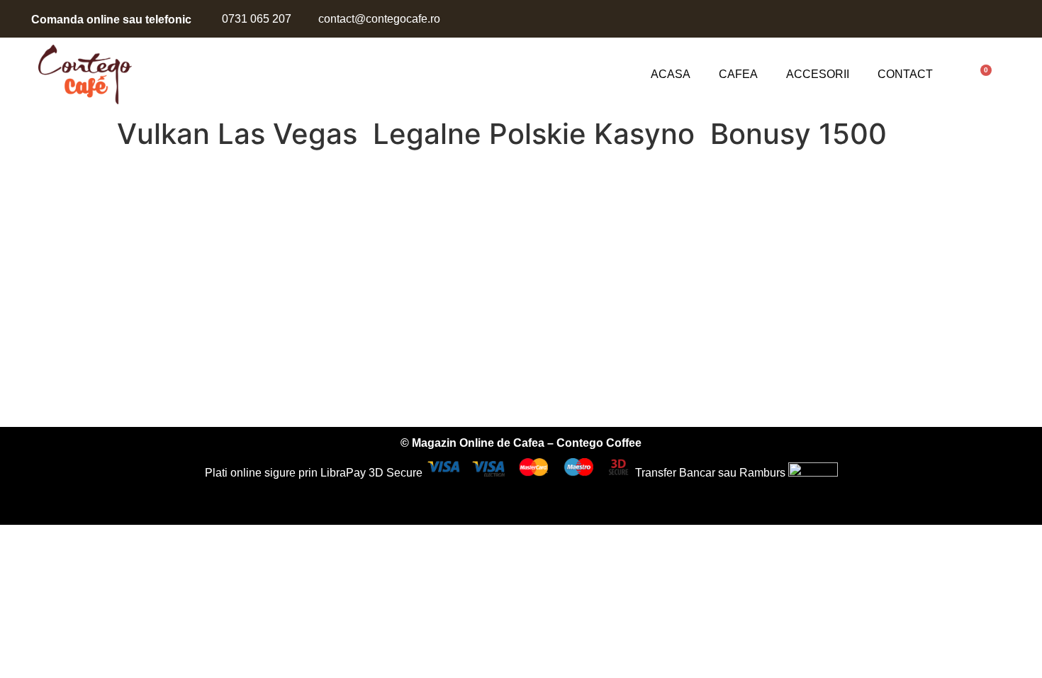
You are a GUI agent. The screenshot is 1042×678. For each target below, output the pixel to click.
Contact (905, 74)
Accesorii (817, 74)
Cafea (738, 74)
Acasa (670, 74)
